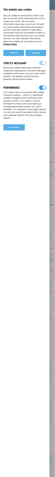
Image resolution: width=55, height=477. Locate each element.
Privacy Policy (10, 44)
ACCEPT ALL (13, 53)
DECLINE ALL (36, 53)
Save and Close (14, 127)
